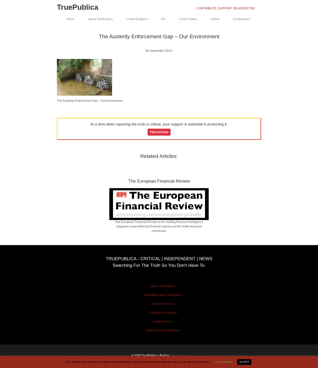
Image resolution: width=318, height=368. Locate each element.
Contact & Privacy (162, 303)
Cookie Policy (163, 321)
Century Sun (178, 355)
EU (163, 19)
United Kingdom (137, 19)
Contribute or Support (163, 312)
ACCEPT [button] (244, 362)
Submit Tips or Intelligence (162, 330)
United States (188, 19)
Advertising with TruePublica (162, 295)
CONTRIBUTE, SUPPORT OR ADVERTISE (226, 8)
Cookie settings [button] (223, 361)
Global (215, 19)
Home (71, 19)
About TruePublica (100, 19)
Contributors (241, 19)
